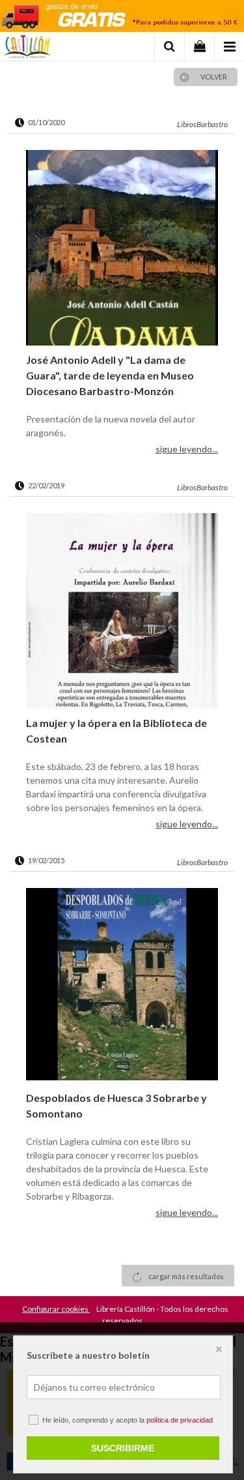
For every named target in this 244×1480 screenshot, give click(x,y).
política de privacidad (179, 1420)
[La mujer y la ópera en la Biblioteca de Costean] (122, 611)
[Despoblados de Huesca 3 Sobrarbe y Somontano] (122, 986)
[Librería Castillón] (27, 48)
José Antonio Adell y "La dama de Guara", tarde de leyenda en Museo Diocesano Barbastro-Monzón (110, 375)
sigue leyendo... (187, 448)
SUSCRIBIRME (122, 1448)
